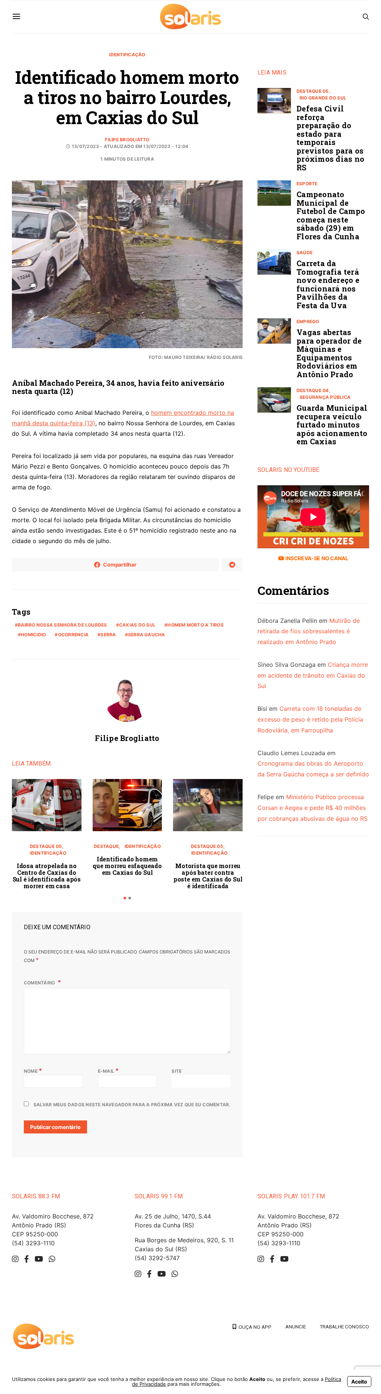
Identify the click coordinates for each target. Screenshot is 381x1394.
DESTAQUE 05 (46, 846)
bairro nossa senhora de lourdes (62, 625)
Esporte (307, 183)
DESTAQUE (106, 846)
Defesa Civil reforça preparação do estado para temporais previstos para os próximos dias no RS (330, 138)
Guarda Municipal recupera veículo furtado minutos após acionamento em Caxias (332, 424)
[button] (124, 898)
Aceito (359, 1381)
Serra (108, 634)
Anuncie (295, 1327)
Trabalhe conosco (344, 1327)
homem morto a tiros (195, 625)
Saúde (305, 252)
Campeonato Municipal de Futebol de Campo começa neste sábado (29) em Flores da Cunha (331, 215)
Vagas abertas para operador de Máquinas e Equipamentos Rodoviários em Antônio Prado (329, 353)
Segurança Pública (325, 397)
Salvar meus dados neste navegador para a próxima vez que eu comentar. (132, 1104)
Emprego (308, 321)
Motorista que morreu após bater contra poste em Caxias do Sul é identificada (208, 876)
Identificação (127, 54)
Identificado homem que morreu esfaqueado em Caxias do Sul (127, 865)
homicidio (33, 634)
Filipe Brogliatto (127, 139)
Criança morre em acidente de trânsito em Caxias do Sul (312, 675)
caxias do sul (137, 625)
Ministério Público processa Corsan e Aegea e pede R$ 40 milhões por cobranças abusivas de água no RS (312, 807)
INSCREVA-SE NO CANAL (316, 558)
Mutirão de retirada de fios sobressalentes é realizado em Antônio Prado (308, 631)
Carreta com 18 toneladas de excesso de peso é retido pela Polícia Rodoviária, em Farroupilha (310, 719)
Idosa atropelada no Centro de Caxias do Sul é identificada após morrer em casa (47, 876)
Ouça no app (254, 1327)
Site (177, 1071)
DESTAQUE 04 (313, 390)
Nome (33, 1070)
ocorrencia (73, 634)
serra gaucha (146, 634)
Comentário (40, 982)
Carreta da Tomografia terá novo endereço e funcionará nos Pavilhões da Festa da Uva (328, 284)
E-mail (108, 1070)
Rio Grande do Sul (323, 98)
